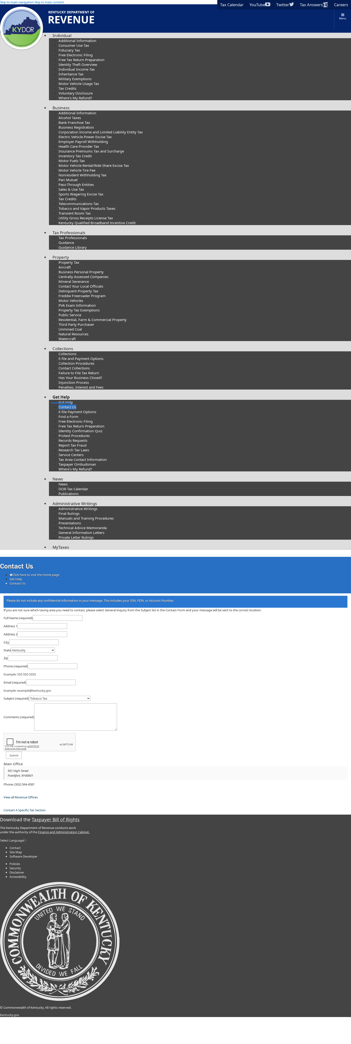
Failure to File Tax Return (78, 372)
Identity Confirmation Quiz (80, 430)
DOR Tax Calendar (73, 488)
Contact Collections (74, 368)
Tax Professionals (69, 232)
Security (15, 868)
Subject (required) (16, 698)
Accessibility (18, 877)
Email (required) (15, 682)
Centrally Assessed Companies (83, 276)
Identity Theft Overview (77, 64)
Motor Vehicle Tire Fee (76, 170)
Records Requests (72, 440)
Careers (341, 4)
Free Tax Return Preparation (81, 59)
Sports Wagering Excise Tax (80, 194)
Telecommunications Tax (78, 203)
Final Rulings (69, 513)
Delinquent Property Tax (78, 291)
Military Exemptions (74, 78)
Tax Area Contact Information (82, 459)
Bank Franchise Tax (74, 122)
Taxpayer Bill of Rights (56, 820)
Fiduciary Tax (69, 50)
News (58, 479)
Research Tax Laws (73, 450)
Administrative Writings (75, 503)
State (7, 650)
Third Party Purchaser (76, 324)
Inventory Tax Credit (75, 155)
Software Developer (23, 856)
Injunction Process (73, 382)
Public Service (69, 314)
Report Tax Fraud (72, 445)
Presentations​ (69, 523)
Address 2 (10, 634)
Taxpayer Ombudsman (77, 464)
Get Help (61, 397)
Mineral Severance (73, 281)
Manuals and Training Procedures (86, 518)
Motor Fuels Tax (71, 160)
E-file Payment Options (77, 411)
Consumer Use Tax (73, 45)
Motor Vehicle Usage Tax (78, 83)
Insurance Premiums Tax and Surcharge (91, 151)
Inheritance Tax (71, 74)
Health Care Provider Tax (78, 146)
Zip (6, 658)
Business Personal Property (81, 271)
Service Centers (71, 454)
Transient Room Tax (74, 213)
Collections (63, 348)
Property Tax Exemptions (79, 310)
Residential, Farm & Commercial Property (92, 319)
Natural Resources (73, 334)
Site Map (16, 852)
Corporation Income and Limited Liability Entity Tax (100, 132)
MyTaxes (61, 547)
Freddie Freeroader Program (82, 295)
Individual (62, 35)
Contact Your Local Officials (80, 286)
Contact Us (67, 407)
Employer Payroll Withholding (83, 141)
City (6, 642)
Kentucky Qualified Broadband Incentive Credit (97, 222)
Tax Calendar (232, 4)
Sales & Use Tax (71, 189)
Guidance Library (72, 247)
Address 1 (10, 626)
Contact (15, 848)
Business (61, 108)
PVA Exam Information (77, 305)
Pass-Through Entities (76, 184)
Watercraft (67, 338)
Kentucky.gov (9, 1015)
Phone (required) (16, 666)
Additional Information (77, 40)
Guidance (66, 242)
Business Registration (76, 127)
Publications (68, 493)
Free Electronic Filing (75, 55)
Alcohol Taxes (69, 117)
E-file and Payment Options (80, 358)
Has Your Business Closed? (80, 377)
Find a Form (68, 416)
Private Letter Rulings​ (76, 537)
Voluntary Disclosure (75, 93)
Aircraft (64, 267)
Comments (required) (19, 717)
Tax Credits (67, 88)
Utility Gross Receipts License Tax (85, 218)
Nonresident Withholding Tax (82, 175)
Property (61, 257)
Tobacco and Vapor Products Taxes (86, 208)
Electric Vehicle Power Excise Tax (85, 136)
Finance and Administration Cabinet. (64, 832)
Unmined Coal (70, 329)
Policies (15, 864)
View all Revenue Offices (21, 797)
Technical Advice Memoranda (82, 527)
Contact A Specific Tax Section (25, 810)
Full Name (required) (18, 618)
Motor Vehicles (70, 300)
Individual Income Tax (76, 69)
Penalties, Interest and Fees (80, 387)
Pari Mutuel (68, 179)
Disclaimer (17, 872)
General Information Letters (81, 532)
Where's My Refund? (75, 97)
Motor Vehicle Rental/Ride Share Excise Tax (93, 165)
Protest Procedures (74, 435)
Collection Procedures (76, 363)
